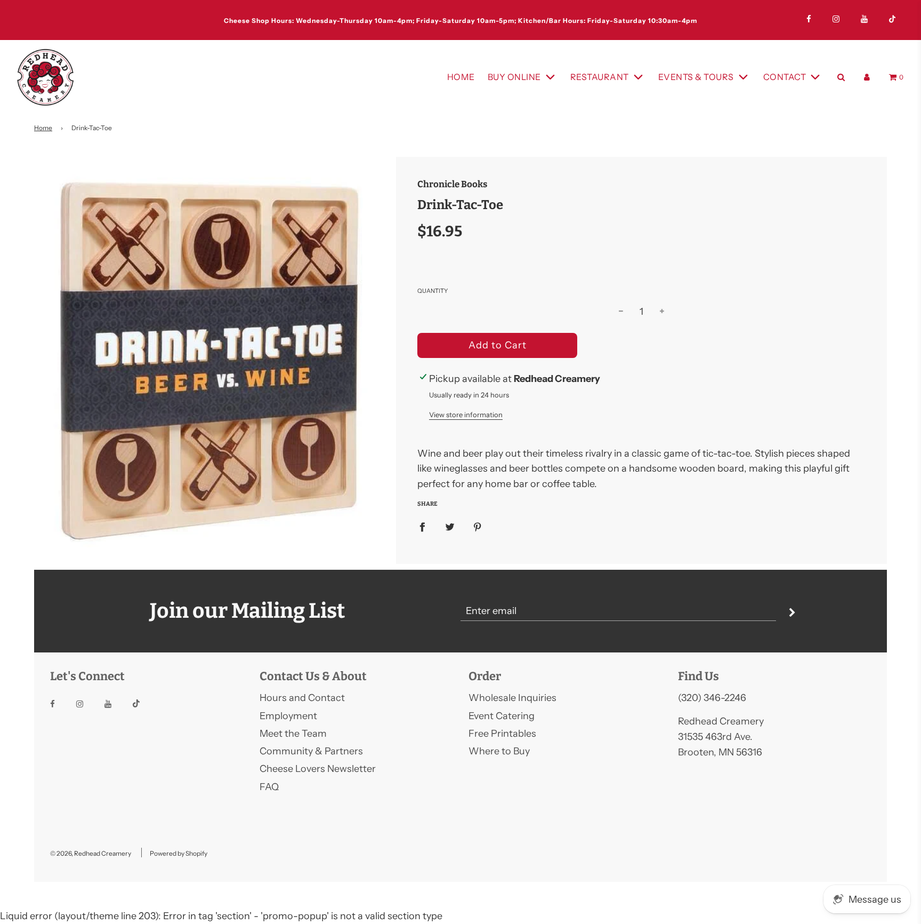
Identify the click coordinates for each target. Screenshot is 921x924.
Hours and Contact (302, 698)
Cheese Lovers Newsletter (318, 769)
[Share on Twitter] (450, 527)
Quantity (432, 290)
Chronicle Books (452, 184)
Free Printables (502, 733)
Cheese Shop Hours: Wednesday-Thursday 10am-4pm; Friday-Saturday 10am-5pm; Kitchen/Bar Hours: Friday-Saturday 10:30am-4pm (460, 21)
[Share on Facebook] (422, 527)
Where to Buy (499, 751)
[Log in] (866, 77)
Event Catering (501, 716)
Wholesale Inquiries (512, 698)
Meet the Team (293, 733)
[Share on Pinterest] (477, 527)
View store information (466, 414)
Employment (288, 716)
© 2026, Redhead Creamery (90, 853)
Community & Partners (311, 751)
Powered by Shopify (178, 853)
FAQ (269, 787)
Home (461, 76)
